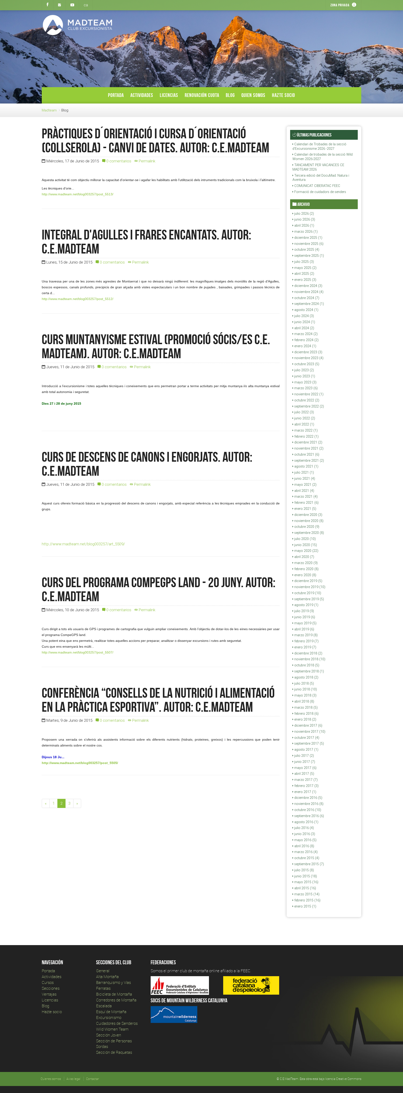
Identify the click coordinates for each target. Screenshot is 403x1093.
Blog (230, 95)
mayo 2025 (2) (304, 268)
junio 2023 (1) (304, 376)
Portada (116, 95)
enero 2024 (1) (304, 346)
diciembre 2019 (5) (307, 581)
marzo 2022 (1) (305, 430)
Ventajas (49, 994)
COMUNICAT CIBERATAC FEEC (316, 186)
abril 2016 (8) (303, 846)
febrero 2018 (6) (306, 713)
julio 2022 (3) (303, 412)
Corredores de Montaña (116, 1000)
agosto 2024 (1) (305, 310)
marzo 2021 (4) (305, 496)
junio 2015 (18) (305, 876)
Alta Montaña (107, 976)
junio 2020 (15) (305, 545)
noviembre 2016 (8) (308, 804)
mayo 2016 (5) (304, 840)
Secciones (50, 988)
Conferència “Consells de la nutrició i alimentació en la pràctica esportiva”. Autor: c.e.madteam (158, 699)
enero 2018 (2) (304, 719)
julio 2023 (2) (303, 370)
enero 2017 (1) (304, 792)
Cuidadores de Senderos (117, 1023)
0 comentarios (118, 161)
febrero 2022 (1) (306, 436)
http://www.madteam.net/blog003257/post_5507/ (77, 652)
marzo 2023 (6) (305, 388)
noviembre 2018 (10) (309, 659)
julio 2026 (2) (303, 213)
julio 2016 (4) (303, 828)
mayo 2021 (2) (304, 484)
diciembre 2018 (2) (307, 653)
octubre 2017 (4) (306, 738)
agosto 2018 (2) (305, 677)
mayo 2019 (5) (304, 623)
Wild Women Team (112, 1029)
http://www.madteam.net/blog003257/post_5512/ (77, 299)
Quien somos (253, 95)
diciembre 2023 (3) (307, 352)
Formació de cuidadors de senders (319, 192)
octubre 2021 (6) (306, 454)
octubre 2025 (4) (306, 249)
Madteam (49, 110)
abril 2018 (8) (303, 701)
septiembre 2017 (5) (308, 743)
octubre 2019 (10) (307, 593)
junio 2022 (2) (304, 418)
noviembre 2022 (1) (308, 394)
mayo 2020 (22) (305, 551)
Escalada (104, 1005)
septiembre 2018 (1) (308, 671)
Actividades (141, 95)
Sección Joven (108, 1035)
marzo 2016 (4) (305, 852)
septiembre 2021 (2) (308, 460)
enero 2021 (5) (304, 509)
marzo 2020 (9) (305, 563)
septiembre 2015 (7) (308, 864)
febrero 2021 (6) (306, 502)
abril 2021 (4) (303, 491)
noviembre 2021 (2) (308, 448)
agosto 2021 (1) (305, 466)
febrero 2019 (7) (306, 641)
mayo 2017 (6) (304, 768)
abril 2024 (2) (303, 328)
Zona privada (340, 5)
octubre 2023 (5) (306, 364)
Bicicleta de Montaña (114, 994)
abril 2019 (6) (303, 629)
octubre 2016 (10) (307, 810)
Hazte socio (283, 95)
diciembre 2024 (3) (307, 286)
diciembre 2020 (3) (307, 515)
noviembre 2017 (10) (309, 731)
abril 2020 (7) (303, 557)
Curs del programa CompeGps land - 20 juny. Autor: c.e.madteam (158, 589)
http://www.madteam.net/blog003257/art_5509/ (83, 543)
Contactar (92, 1079)
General (103, 970)
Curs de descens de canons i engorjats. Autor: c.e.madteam (147, 464)
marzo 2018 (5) (305, 707)
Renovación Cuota (202, 95)
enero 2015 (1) (304, 906)
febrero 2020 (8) (306, 569)
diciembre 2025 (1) (307, 238)
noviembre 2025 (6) (308, 244)
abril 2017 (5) (303, 774)
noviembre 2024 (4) (308, 292)
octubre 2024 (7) (306, 298)
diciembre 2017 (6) (307, 725)
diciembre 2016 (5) (307, 798)
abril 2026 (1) (303, 225)
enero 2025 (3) (304, 280)
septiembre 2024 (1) (308, 304)
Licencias (169, 95)
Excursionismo (108, 1017)
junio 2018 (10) (305, 689)
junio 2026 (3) (304, 219)
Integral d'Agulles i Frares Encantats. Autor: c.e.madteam (146, 241)
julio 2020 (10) (304, 539)
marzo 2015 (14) (306, 894)
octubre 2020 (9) (306, 527)
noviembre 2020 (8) (308, 521)
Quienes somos (51, 1079)
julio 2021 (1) (303, 472)
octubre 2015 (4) (306, 858)
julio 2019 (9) (303, 611)
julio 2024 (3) (303, 316)
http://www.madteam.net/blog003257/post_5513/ (77, 194)
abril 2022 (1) (303, 424)
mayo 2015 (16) (305, 882)
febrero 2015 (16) (306, 900)
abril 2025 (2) (303, 273)
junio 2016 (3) (304, 834)
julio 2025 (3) (303, 262)
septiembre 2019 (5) (308, 599)
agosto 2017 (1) (305, 749)
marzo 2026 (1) (305, 231)
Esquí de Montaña (111, 1011)
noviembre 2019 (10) (309, 587)
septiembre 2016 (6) (308, 816)
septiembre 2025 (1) (308, 256)
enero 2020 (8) (304, 575)
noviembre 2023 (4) (308, 358)
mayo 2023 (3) (304, 382)
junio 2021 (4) (304, 478)
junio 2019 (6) (304, 617)
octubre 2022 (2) (306, 400)
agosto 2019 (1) (305, 605)
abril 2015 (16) (304, 888)
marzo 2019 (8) (305, 635)
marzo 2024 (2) (305, 334)
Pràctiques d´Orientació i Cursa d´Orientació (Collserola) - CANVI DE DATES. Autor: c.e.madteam (155, 140)
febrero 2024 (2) (306, 340)
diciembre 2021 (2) (307, 442)
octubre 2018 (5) (306, 665)
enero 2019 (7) (304, 647)
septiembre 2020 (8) (308, 533)
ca (86, 5)
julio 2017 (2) (303, 756)
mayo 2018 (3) (304, 695)
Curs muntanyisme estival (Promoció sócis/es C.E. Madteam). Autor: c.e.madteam (156, 346)
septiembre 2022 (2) (308, 406)
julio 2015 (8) (303, 870)
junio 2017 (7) (304, 762)
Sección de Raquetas (114, 1052)
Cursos (48, 982)
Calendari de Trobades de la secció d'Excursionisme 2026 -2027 (319, 146)
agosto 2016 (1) (305, 822)
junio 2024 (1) (304, 322)
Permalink (146, 161)
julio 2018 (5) (303, 683)
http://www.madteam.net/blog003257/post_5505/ (80, 763)
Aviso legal (73, 1079)
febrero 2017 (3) (306, 786)
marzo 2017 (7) (305, 780)
